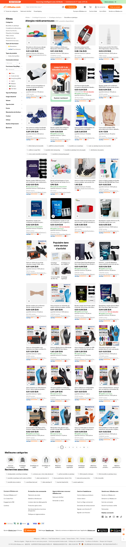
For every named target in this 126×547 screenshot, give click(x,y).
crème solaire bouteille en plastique (38, 154)
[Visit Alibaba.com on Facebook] (103, 517)
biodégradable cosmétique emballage (17, 474)
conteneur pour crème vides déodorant (43, 474)
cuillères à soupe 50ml (34, 150)
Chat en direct (81, 498)
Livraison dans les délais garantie (37, 502)
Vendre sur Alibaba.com (108, 495)
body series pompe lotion (83, 478)
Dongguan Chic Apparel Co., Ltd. (108, 138)
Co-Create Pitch (8, 498)
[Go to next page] (87, 447)
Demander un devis (58, 500)
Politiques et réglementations (36, 514)
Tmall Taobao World (53, 538)
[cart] (90, 7)
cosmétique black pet (31, 482)
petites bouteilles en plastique (66, 474)
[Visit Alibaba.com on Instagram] (114, 517)
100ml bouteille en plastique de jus (108, 474)
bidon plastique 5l (47, 482)
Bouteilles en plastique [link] (70, 17)
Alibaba (27, 17)
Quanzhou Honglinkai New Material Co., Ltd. (85, 99)
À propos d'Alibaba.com (11, 491)
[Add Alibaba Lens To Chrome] (30, 530)
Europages (90, 538)
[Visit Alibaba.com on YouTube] (117, 517)
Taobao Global (71, 538)
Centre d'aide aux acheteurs (85, 495)
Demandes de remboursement (86, 505)
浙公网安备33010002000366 (93, 544)
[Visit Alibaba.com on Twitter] (110, 517)
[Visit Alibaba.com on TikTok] (121, 517)
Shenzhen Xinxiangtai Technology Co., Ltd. (85, 57)
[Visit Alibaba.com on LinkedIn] (106, 517)
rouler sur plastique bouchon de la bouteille (99, 146)
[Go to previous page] (58, 447)
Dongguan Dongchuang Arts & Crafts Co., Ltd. (36, 55)
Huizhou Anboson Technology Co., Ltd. (60, 57)
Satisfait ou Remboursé (35, 498)
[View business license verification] (80, 544)
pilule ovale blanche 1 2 (43, 478)
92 (84, 447)
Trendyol (82, 538)
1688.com (44, 538)
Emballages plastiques (55, 17)
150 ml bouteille (99, 478)
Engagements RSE (9, 502)
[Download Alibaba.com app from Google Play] (116, 530)
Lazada (63, 538)
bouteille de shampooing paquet (60, 154)
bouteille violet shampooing (53, 150)
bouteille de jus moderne (14, 482)
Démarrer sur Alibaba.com (109, 498)
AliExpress (37, 538)
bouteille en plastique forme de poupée (75, 150)
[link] (123, 529)
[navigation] (14, 232)
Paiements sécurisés (34, 495)
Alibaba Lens (12, 530)
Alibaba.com (91, 530)
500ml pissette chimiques (86, 474)
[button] (63, 7)
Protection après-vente (35, 505)
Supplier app (50, 530)
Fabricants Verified (58, 497)
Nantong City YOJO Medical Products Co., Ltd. (36, 192)
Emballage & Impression (39, 17)
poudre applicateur (78, 482)
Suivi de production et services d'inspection (37, 509)
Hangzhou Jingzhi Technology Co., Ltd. (85, 188)
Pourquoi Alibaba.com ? (10, 495)
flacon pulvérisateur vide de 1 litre (63, 478)
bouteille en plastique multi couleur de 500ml (19, 478)
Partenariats (105, 509)
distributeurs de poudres (97, 150)
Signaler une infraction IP (84, 509)
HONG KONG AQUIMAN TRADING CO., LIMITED (109, 57)
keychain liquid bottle (62, 482)
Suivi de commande (107, 502)
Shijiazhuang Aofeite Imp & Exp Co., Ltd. (36, 138)
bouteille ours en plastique (76, 146)
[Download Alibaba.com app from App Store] (102, 530)
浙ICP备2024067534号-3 (110, 544)
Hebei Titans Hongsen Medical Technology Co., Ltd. (85, 138)
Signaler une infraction (83, 512)
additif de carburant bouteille (56, 146)
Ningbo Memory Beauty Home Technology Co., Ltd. (36, 96)
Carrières (6, 505)
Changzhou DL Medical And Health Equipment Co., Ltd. (60, 192)
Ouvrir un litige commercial (85, 502)
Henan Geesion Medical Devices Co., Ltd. (109, 96)
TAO (77, 538)
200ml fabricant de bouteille (36, 146)
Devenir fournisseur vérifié (109, 505)
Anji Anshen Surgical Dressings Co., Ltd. (60, 139)
